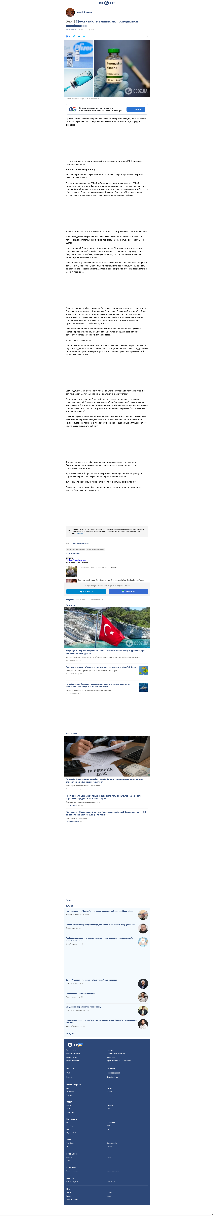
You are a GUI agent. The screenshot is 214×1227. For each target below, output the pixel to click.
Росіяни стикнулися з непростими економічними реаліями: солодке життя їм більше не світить (99, 939)
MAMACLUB (111, 1182)
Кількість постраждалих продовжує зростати (83, 802)
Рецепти (69, 1157)
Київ (67, 1088)
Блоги (69, 1077)
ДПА (108, 1126)
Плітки (109, 1192)
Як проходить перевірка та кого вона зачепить (83, 786)
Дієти (68, 1161)
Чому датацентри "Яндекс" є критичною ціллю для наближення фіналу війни (99, 911)
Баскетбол (110, 1105)
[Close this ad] (212, 1214)
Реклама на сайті (72, 1057)
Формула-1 (70, 1112)
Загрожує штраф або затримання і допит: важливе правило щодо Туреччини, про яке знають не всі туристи (105, 651)
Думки (69, 905)
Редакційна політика (73, 554)
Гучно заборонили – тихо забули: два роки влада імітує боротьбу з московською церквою (101, 1021)
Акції (68, 1146)
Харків (109, 1088)
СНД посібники (71, 1133)
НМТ (108, 1129)
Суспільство (112, 1077)
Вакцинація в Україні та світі (76, 549)
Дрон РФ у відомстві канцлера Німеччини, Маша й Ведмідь (91, 980)
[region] (107, 142)
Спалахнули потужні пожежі (76, 818)
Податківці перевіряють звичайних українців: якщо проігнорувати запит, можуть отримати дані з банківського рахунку (105, 780)
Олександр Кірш (72, 983)
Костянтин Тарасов (73, 915)
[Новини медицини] (70, 599)
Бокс (108, 1109)
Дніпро (109, 1091)
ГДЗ (67, 1122)
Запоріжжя (70, 1091)
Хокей (68, 1109)
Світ (68, 1073)
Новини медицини (72, 1182)
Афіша (68, 1192)
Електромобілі (112, 1143)
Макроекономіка (113, 1171)
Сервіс (109, 1146)
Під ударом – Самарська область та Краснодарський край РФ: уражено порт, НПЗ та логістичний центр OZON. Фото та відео (106, 813)
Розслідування (113, 1073)
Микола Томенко (72, 1026)
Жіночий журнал (72, 1199)
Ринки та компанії (72, 1171)
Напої (109, 1157)
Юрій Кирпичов (71, 997)
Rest (68, 900)
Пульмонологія (71, 30)
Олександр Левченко (74, 1010)
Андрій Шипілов (84, 12)
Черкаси (69, 1095)
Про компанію (71, 1050)
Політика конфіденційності (116, 1053)
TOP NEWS (71, 733)
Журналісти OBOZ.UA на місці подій (119, 1060)
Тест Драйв (70, 1143)
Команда (110, 1050)
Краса (68, 1196)
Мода (109, 1196)
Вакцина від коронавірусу (95, 549)
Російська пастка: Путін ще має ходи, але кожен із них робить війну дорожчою (100, 925)
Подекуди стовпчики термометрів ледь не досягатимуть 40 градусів (91, 671)
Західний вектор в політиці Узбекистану (83, 1007)
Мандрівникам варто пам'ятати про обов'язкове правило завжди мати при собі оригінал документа (103, 657)
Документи (111, 1057)
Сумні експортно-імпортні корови (80, 993)
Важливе (70, 605)
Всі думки (70, 1034)
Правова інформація (73, 1053)
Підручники (111, 1122)
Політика (111, 1069)
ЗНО (67, 1129)
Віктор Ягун (70, 928)
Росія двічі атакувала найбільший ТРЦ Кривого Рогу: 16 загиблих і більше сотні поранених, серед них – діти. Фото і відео (104, 797)
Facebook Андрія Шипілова (81, 543)
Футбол (69, 1105)
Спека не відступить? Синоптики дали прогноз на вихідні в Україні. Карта (101, 667)
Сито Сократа (71, 944)
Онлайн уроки (71, 1126)
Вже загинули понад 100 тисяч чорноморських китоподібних (88, 690)
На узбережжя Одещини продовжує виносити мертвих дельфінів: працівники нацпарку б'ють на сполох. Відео (98, 685)
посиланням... (79, 533)
